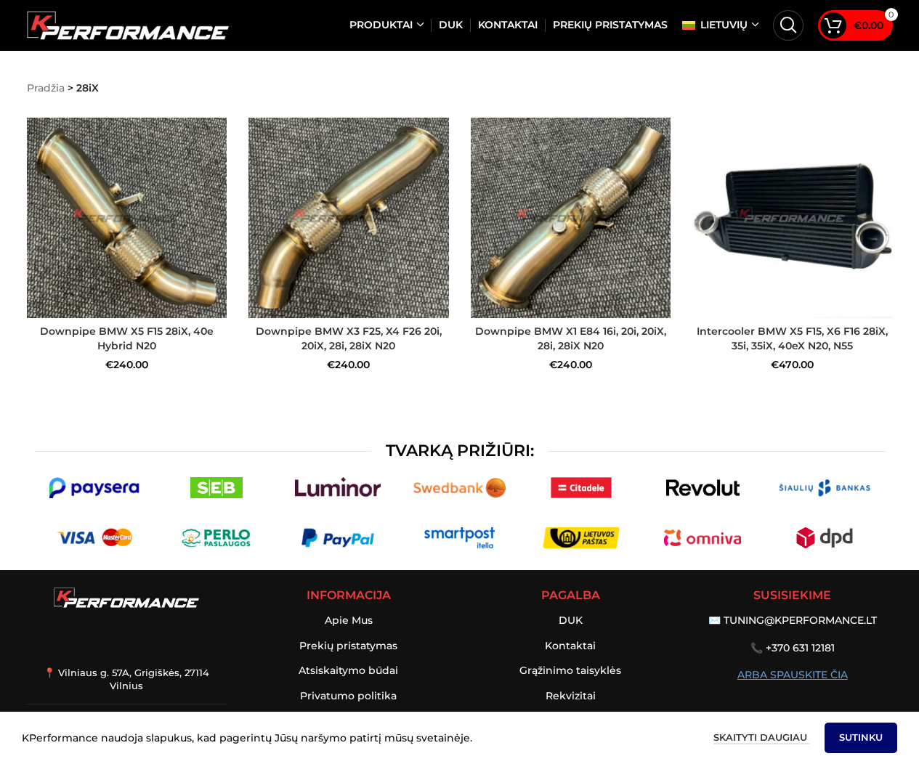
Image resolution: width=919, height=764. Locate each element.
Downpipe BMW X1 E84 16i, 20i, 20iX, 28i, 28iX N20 (570, 338)
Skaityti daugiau (761, 737)
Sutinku (861, 737)
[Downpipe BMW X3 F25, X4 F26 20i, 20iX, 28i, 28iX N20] (348, 218)
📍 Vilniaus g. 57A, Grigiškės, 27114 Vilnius (126, 679)
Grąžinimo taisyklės (570, 670)
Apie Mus (349, 620)
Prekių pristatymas (348, 645)
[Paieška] (788, 25)
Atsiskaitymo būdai (348, 670)
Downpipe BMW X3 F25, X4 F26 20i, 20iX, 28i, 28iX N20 (349, 338)
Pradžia (46, 87)
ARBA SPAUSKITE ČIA (792, 674)
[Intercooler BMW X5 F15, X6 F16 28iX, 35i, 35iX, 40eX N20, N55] (792, 218)
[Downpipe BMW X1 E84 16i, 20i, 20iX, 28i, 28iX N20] (571, 218)
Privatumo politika (348, 695)
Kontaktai (570, 645)
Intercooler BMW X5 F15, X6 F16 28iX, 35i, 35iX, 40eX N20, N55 (792, 338)
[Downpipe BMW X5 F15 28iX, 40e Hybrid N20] (127, 218)
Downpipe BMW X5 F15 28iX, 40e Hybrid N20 (127, 338)
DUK (571, 620)
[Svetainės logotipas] (128, 24)
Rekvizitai (571, 695)
